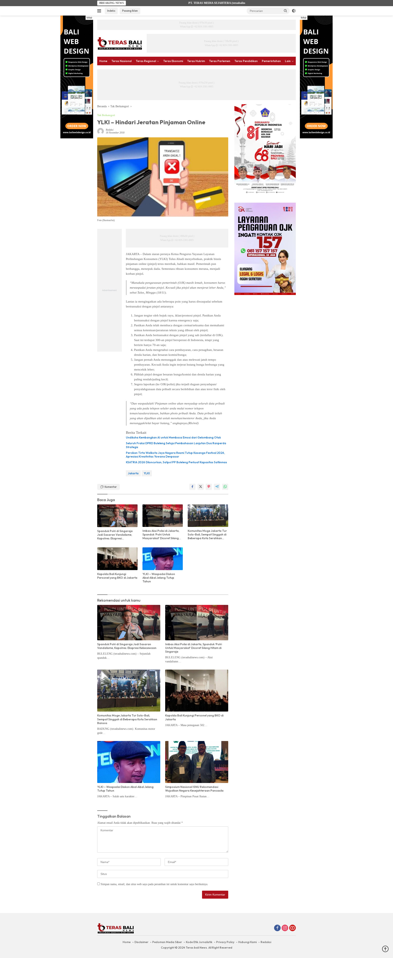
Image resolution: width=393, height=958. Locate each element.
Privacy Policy (225, 942)
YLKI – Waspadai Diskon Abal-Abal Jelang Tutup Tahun (158, 577)
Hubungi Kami (247, 942)
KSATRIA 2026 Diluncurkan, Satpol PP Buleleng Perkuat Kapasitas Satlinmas (176, 462)
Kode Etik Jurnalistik (199, 942)
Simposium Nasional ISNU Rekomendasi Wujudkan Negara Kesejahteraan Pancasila (194, 788)
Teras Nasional (121, 61)
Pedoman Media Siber (167, 942)
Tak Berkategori (106, 115)
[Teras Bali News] (119, 43)
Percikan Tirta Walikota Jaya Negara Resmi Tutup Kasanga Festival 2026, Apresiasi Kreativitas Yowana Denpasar (175, 454)
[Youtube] (292, 928)
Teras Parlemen (219, 61)
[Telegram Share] (217, 487)
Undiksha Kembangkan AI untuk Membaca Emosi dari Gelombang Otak (173, 437)
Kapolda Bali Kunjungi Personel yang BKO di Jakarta (117, 576)
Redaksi (109, 129)
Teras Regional (146, 61)
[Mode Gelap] (294, 10)
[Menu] (100, 10)
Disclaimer (141, 942)
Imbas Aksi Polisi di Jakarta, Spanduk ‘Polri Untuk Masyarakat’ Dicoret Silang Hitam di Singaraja (160, 534)
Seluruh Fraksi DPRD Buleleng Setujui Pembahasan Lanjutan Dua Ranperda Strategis (176, 445)
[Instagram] (285, 928)
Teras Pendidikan (246, 61)
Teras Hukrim (196, 61)
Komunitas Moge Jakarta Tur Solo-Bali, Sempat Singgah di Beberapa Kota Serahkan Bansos (207, 534)
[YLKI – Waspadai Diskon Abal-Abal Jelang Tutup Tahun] (162, 558)
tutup (89, 17)
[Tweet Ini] (201, 487)
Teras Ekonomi (173, 61)
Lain (288, 61)
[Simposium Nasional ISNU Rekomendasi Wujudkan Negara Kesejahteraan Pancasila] (196, 762)
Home (103, 61)
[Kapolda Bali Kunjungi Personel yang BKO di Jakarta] (117, 558)
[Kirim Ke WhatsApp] (225, 487)
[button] (285, 10)
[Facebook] (277, 928)
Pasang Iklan (130, 10)
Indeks (111, 10)
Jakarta (133, 473)
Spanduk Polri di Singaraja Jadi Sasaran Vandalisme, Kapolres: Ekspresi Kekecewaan (115, 534)
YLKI (147, 473)
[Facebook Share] (192, 487)
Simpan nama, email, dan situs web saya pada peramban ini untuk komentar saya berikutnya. (154, 884)
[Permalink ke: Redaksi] (100, 131)
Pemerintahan (271, 61)
